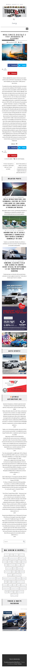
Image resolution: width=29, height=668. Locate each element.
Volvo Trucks (14, 595)
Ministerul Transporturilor (9, 578)
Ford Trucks (9, 568)
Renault (13, 581)
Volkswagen (20, 591)
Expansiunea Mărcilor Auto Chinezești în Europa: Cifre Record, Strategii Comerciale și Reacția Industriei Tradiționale (14, 517)
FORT (14, 568)
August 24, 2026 (9, 197)
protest (24, 578)
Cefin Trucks (22, 558)
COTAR (14, 561)
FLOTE (7, 159)
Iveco (14, 571)
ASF (11, 555)
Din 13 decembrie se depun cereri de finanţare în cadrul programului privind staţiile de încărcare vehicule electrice (21, 168)
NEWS (11, 159)
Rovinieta (5, 585)
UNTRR (11, 591)
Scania (10, 585)
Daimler (24, 561)
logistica (10, 575)
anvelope (7, 555)
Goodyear (20, 568)
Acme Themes (18, 664)
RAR (6, 581)
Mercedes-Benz (17, 575)
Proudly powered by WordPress (12, 662)
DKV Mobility (21, 159)
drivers (18, 565)
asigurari (16, 555)
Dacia (19, 561)
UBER (6, 591)
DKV (16, 159)
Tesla (18, 585)
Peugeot (19, 578)
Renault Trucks (20, 581)
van (15, 591)
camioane (5, 558)
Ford (22, 565)
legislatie (22, 571)
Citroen (5, 561)
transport (23, 585)
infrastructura (8, 571)
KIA (17, 571)
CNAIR (9, 561)
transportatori (6, 588)
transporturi (23, 588)
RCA (9, 581)
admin (20, 42)
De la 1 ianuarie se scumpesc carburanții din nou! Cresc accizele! (8, 166)
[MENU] (27, 29)
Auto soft (21, 555)
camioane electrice (13, 558)
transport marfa (15, 588)
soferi (14, 585)
